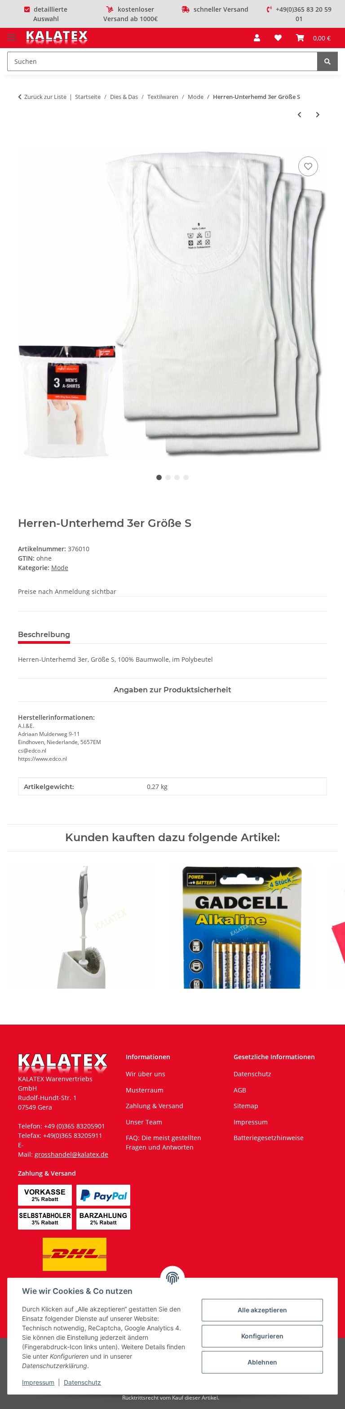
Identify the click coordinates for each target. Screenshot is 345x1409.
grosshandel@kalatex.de (71, 1154)
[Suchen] (327, 61)
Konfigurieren (262, 1336)
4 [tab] (186, 477)
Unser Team (144, 1122)
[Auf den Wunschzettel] (308, 166)
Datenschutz (82, 1382)
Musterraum (145, 1090)
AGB (240, 1090)
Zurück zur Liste (45, 97)
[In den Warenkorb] (25, 144)
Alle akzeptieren (262, 1310)
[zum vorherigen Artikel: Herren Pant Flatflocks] (299, 114)
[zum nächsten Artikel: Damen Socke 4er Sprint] (318, 114)
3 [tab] (177, 477)
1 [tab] (159, 477)
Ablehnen (262, 1362)
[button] (257, 38)
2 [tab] (168, 477)
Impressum (38, 1382)
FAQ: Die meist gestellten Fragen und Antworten (163, 1142)
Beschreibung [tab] (44, 634)
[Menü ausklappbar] (11, 33)
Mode (59, 567)
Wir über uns (145, 1074)
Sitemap (246, 1105)
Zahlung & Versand (154, 1105)
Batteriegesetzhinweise (269, 1137)
